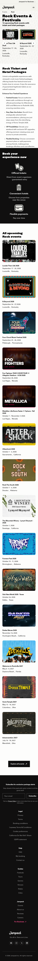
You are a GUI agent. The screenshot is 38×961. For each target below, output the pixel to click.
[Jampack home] (8, 7)
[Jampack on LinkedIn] (27, 943)
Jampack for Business (27, 2)
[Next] (34, 43)
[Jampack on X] (22, 943)
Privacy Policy (12, 801)
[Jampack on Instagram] (16, 943)
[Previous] (4, 43)
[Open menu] (34, 7)
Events (4, 12)
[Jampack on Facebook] (11, 943)
